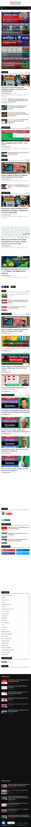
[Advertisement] (16, 222)
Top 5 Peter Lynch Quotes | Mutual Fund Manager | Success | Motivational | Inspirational (15, 430)
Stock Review (16, 615)
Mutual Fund (16, 627)
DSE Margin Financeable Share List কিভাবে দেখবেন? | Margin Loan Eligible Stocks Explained (17, 107)
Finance (16, 602)
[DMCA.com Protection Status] (5, 520)
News (16, 624)
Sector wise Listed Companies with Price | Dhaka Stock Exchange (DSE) (18, 540)
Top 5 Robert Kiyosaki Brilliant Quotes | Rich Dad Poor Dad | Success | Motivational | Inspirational (15, 411)
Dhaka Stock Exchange (16, 595)
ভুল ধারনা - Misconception (16, 638)
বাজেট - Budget (16, 636)
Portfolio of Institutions (16, 647)
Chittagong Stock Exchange (16, 609)
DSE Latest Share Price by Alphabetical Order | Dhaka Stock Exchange (18, 528)
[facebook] (8, 553)
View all (27, 72)
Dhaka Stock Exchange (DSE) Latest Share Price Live (18, 698)
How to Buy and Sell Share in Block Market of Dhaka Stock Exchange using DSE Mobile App (18, 816)
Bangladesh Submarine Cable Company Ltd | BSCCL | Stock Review (18, 153)
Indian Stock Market (16, 652)
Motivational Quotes (16, 631)
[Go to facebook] (3, 823)
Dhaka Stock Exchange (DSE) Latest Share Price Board (18, 534)
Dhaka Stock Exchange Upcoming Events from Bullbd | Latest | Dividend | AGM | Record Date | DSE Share (18, 301)
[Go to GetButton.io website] (3, 825)
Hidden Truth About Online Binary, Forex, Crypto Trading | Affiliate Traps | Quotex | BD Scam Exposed (15, 368)
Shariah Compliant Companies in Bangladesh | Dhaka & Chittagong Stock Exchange (14, 176)
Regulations (16, 618)
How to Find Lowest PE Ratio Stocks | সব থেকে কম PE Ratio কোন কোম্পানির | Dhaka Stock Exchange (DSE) (18, 186)
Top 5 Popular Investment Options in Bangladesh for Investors (12, 41)
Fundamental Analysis (16, 604)
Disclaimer (26, 823)
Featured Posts (16, 643)
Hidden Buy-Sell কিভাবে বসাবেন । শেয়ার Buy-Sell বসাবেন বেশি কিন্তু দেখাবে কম (18, 810)
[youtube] (8, 550)
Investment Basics (16, 599)
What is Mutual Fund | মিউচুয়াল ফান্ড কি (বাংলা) (13, 19)
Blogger (25, 825)
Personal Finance (16, 613)
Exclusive (16, 606)
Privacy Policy (19, 823)
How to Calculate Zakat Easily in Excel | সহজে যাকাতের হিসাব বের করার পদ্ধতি (14, 388)
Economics (16, 620)
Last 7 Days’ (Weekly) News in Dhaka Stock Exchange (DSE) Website (17, 307)
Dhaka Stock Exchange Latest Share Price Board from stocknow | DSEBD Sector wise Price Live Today (18, 100)
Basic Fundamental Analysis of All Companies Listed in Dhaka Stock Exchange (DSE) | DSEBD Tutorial (15, 52)
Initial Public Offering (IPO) (16, 633)
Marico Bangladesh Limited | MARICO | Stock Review (14, 144)
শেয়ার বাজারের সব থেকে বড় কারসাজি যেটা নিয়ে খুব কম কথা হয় (18, 704)
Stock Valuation (16, 654)
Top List (16, 629)
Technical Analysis (16, 622)
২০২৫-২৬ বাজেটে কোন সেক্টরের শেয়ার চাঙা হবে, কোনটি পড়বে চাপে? (18, 294)
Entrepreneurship (16, 640)
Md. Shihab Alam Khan (6, 214)
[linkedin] (23, 550)
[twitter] (23, 553)
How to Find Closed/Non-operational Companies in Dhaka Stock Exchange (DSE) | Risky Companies (18, 114)
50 (11, 286)
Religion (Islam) (16, 645)
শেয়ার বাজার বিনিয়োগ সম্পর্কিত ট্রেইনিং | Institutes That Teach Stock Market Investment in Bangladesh (18, 121)
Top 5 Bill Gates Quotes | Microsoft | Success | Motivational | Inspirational (14, 450)
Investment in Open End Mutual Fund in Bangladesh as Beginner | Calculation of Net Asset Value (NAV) (14, 89)
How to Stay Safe (16, 611)
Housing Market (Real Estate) (16, 649)
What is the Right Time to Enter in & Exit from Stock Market (15, 30)
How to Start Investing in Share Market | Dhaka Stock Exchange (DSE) (15, 64)
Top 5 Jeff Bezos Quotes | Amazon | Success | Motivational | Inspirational (14, 469)
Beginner (16, 597)
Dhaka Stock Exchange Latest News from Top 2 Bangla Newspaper (18, 711)
